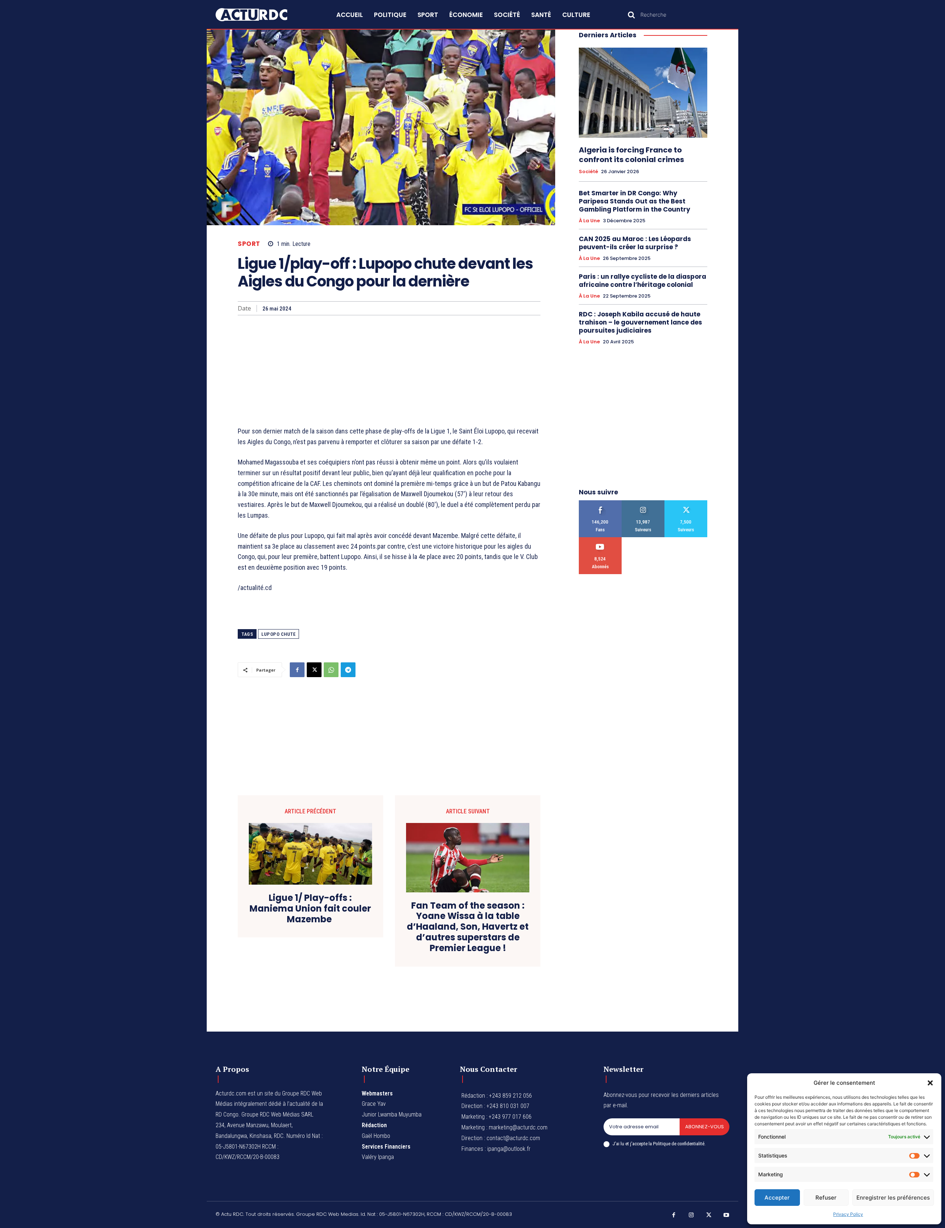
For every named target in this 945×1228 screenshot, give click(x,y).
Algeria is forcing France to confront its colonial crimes (631, 155)
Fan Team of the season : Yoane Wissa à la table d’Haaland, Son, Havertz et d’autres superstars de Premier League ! (468, 927)
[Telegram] (348, 669)
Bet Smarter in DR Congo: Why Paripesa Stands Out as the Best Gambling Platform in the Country (634, 201)
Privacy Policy (848, 1214)
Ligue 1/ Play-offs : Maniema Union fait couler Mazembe (310, 909)
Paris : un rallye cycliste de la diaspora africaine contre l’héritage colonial (642, 280)
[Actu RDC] (260, 14)
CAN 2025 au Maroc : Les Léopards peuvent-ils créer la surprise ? (635, 242)
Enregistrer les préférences (893, 1197)
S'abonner (600, 540)
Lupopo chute (278, 634)
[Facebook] (297, 669)
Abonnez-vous (704, 1126)
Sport (249, 244)
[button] (930, 1083)
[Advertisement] (389, 370)
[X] (314, 669)
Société (588, 172)
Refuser (825, 1197)
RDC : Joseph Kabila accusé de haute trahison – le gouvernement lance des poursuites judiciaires (640, 322)
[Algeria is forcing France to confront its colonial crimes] (643, 93)
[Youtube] (726, 1215)
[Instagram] (691, 1215)
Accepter (777, 1197)
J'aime (600, 503)
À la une (589, 221)
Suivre (643, 503)
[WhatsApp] (331, 669)
